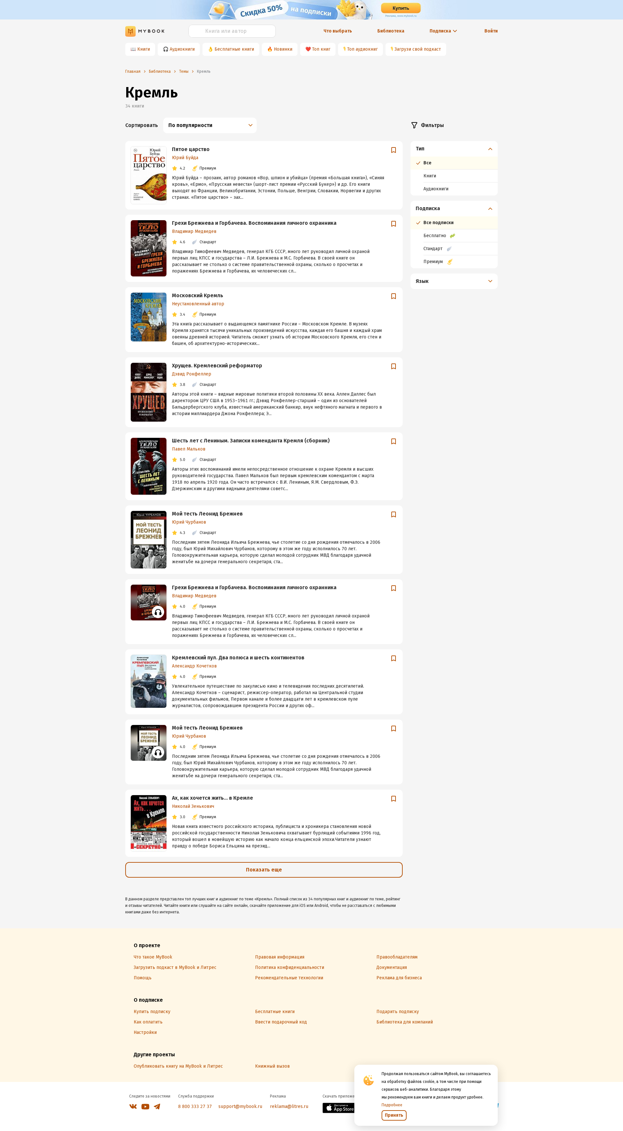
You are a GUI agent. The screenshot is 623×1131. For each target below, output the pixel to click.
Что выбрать (338, 31)
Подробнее (392, 1105)
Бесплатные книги (234, 49)
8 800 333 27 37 (195, 1106)
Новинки (283, 49)
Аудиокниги (182, 49)
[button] (454, 149)
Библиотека (390, 31)
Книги (143, 49)
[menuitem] (454, 168)
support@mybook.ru (240, 1106)
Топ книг (321, 49)
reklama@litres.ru (289, 1106)
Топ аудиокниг (362, 49)
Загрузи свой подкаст (418, 49)
